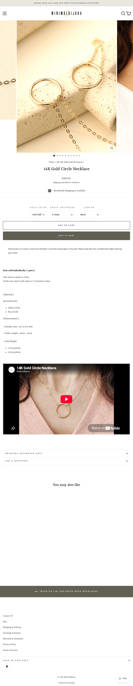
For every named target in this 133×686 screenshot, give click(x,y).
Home (51, 162)
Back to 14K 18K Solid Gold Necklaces (69, 591)
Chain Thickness (62, 207)
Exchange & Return (12, 633)
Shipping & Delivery (12, 627)
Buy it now (66, 236)
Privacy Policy (9, 644)
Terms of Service (10, 650)
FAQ (5, 622)
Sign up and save (16, 660)
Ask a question (16, 461)
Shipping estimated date (23, 453)
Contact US (8, 616)
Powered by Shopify (66, 683)
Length (89, 207)
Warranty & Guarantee (13, 639)
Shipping (57, 182)
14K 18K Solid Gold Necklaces (69, 162)
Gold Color (38, 207)
